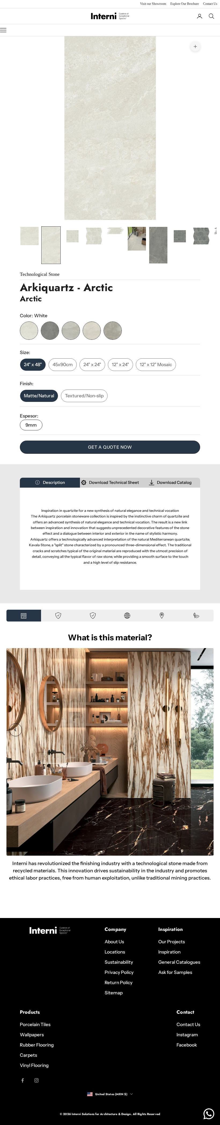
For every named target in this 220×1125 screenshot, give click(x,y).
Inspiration (169, 952)
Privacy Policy (119, 972)
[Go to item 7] (158, 245)
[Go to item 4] (94, 236)
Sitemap (114, 992)
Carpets (28, 1055)
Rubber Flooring (37, 1045)
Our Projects (171, 941)
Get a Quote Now (110, 447)
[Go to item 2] (51, 245)
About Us (114, 941)
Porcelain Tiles (35, 1024)
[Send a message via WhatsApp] (208, 1113)
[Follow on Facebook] (22, 1080)
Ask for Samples (175, 972)
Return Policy (119, 982)
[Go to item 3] (72, 236)
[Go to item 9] (201, 236)
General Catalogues (179, 962)
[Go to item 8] (179, 236)
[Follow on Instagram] (36, 1080)
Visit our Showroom (153, 4)
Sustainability (119, 962)
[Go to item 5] (115, 230)
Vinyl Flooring (34, 1065)
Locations (115, 952)
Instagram (187, 1034)
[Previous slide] (15, 729)
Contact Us (210, 4)
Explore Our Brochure (184, 4)
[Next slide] (204, 729)
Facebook (187, 1045)
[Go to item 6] (136, 238)
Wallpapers (32, 1034)
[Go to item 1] (29, 236)
